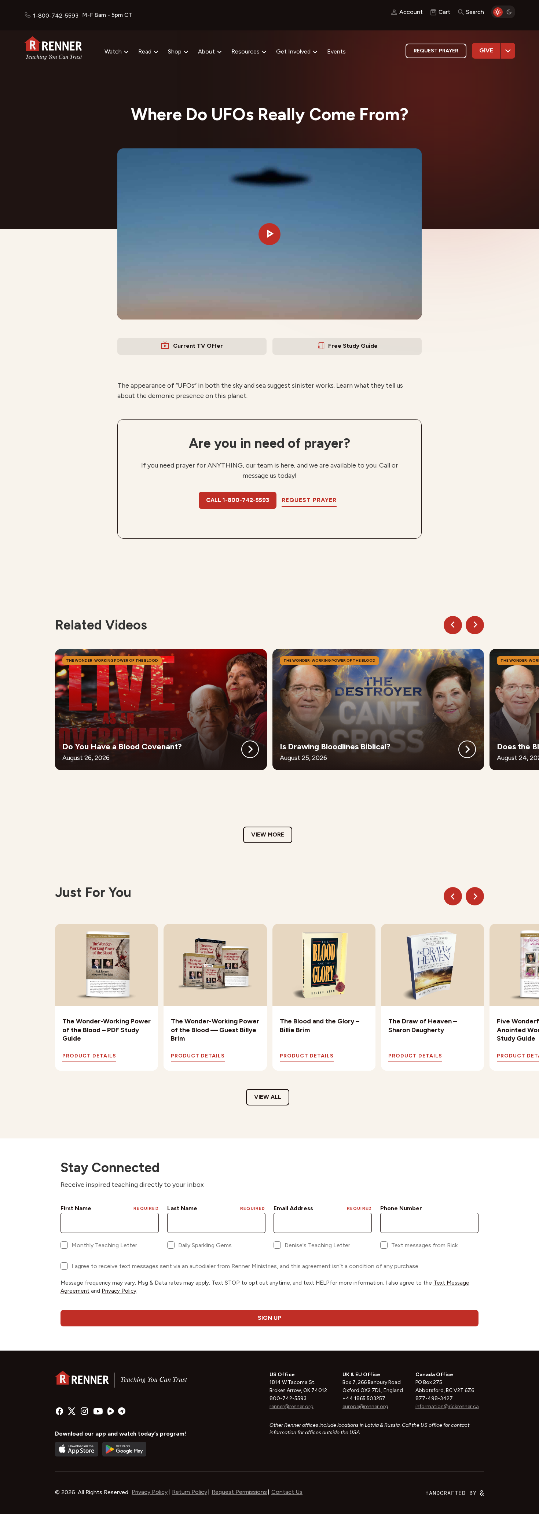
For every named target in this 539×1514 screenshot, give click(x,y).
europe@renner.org (365, 1406)
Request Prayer (436, 51)
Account (411, 11)
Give (486, 50)
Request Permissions (239, 1491)
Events (336, 51)
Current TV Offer (198, 345)
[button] (269, 234)
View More (267, 834)
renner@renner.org (292, 1406)
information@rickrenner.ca (447, 1406)
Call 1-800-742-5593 (237, 499)
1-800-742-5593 (55, 15)
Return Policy (189, 1491)
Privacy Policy (150, 1491)
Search (475, 11)
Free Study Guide (353, 345)
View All (267, 1096)
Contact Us (286, 1491)
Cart (444, 11)
